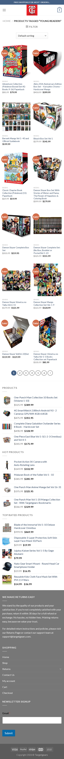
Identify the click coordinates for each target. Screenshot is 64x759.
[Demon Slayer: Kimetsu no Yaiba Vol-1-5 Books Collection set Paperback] (48, 332)
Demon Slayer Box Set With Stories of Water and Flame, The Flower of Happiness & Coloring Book (46, 194)
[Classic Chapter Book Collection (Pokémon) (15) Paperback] (16, 168)
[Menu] (4, 10)
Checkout (7, 692)
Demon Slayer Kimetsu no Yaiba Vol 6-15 (14, 303)
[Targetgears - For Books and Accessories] (32, 10)
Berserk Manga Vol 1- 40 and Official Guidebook (15, 139)
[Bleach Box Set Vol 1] (48, 116)
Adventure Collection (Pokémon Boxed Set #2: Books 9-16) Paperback (13, 87)
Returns (6, 668)
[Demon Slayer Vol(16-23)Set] (16, 332)
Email (6, 713)
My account (8, 680)
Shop (5, 662)
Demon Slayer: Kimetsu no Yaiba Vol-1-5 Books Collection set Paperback (46, 357)
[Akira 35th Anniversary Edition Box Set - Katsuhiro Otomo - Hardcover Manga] (48, 62)
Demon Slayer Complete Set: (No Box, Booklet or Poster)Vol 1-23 (47, 250)
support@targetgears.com (16, 636)
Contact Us (8, 674)
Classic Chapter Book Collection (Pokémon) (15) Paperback (14, 193)
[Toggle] (60, 669)
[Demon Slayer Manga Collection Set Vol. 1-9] (48, 280)
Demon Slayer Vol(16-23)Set (15, 354)
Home (7, 20)
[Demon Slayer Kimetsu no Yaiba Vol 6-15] (16, 280)
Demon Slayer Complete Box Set (15, 249)
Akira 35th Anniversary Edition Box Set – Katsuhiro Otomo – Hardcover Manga (48, 87)
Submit (9, 733)
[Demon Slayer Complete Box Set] (16, 225)
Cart (4, 686)
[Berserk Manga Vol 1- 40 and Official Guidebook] (16, 116)
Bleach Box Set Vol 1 (43, 138)
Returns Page (13, 632)
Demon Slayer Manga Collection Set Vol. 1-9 (44, 303)
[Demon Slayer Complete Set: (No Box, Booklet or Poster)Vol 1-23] (48, 225)
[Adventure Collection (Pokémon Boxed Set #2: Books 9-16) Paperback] (16, 62)
